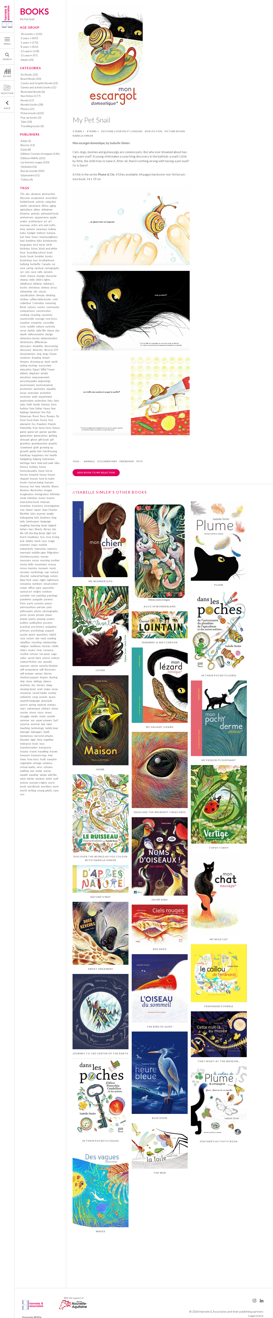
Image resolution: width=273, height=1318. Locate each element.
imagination (27, 494)
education (26, 369)
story (40, 712)
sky (33, 685)
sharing (53, 677)
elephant (34, 373)
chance (31, 275)
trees (23, 759)
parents (48, 599)
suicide (51, 716)
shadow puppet (29, 677)
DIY (56, 349)
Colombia (38, 303)
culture (40, 326)
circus (53, 287)
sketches (25, 685)
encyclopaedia (28, 381)
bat (22, 236)
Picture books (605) (32, 113)
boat (49, 252)
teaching (25, 728)
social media (39, 692)
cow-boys (51, 318)
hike (57, 463)
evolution (45, 392)
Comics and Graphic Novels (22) (39, 83)
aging (53, 205)
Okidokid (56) (29, 166)
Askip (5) (26, 141)
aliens (37, 209)
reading (51, 638)
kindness (45, 517)
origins (37, 591)
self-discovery (47, 669)
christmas (34, 287)
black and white (48, 248)
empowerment (40, 377)
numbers (37, 583)
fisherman (25, 416)
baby (23, 232)
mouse (52, 564)
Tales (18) (26, 121)
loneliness (33, 537)
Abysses (25, 198)
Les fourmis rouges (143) (35, 162)
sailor (23, 657)
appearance (42, 217)
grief (36, 447)
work (56, 786)
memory (52, 548)
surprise (24, 724)
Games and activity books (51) (38, 87)
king (54, 517)
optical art (26, 591)
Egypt (36, 369)
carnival (38, 268)
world (23, 790)
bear (28, 236)
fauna (47, 408)
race (22, 638)
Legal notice (255, 1315)
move (23, 568)
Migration (53, 552)
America (25, 213)
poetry (51, 619)
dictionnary (26, 342)
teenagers (36, 731)
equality (51, 388)
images (48, 490)
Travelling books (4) (32, 126)
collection (25, 303)
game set (33, 431)
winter (30, 778)
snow (55, 689)
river (39, 650)
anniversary (27, 217)
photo (37, 611)
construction (43, 310)
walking (24, 770)
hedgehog (26, 459)
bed (22, 240)
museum (43, 568)
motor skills (27, 564)
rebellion (25, 642)
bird (35, 244)
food (23, 420)
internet (45, 502)
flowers (51, 416)
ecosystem (45, 365)
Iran (22, 509)
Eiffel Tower (48, 369)
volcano (48, 767)
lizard (23, 537)
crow (23, 326)
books (49, 256)
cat (22, 271)
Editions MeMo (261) (33, 158)
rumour (34, 654)
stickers (45, 708)
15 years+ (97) (29, 55)
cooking (24, 314)
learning (35, 525)
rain (37, 638)
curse (23, 330)
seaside (47, 661)
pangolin (38, 599)
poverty (48, 622)
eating (23, 365)
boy (35, 260)
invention (25, 505)
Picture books (175, 131)
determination (49, 338)
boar (23, 252)
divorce (48, 349)
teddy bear (51, 728)
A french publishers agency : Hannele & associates (7, 16)
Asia (22, 229)
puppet (49, 630)
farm (54, 404)
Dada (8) (26, 149)
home (42, 466)
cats (27, 271)
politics (24, 622)
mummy (32, 568)
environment (27, 385)
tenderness (26, 735)
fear (53, 408)
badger (31, 232)
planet (23, 619)
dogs (45, 353)
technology (37, 728)
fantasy (45, 404)
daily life (41, 330)
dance (50, 330)
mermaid (25, 552)
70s (22, 194)
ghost (34, 439)
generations (41, 435)
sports (24, 704)
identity (45, 486)
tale (43, 724)
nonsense (25, 583)
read (43, 638)
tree (50, 755)
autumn (30, 229)
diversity (38, 349)
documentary (28, 353)
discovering (51, 346)
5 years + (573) (29, 42)
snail (39, 689)
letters (24, 529)
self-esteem (27, 673)
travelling (43, 751)
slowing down (28, 689)
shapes (44, 677)
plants (32, 619)
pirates (40, 615)
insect (42, 498)
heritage (25, 463)
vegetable (26, 763)
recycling (36, 642)
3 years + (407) (29, 38)
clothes (24, 299)
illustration (36, 490)
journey (41, 513)
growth (24, 451)
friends (52, 424)
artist (34, 225)
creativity (36, 322)
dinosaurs (25, 346)
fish (49, 412)
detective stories (30, 338)
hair (39, 451)
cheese (24, 279)
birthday (25, 248)
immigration (42, 494)
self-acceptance (29, 669)
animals (35, 213)
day (57, 330)
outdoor (47, 591)
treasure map (39, 755)
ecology (33, 365)
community (52, 307)
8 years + (93, 131)
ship (22, 681)
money (45, 556)
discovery (25, 349)
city (35, 291)
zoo (22, 794)
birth (49, 244)
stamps (51, 704)
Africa (45, 205)
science (55, 657)
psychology (37, 630)
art (45, 221)
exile (34, 396)
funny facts (45, 427)
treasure (25, 755)
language (45, 521)
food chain (33, 420)
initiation (32, 498)
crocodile (48, 322)
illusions (24, 490)
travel (33, 751)
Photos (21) (27, 109)
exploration (27, 400)
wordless (46, 786)
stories (24, 712)
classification (27, 295)
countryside (27, 318)
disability (38, 346)
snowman (25, 692)
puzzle (23, 634)
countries (47, 314)
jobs (33, 513)
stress (48, 712)
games (43, 431)
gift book (43, 439)
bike (39, 240)
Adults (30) (27, 59)
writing (32, 790)
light (48, 533)
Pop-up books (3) (31, 117)
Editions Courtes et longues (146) (40, 153)
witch (49, 778)
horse (49, 470)
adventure (34, 205)
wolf (55, 778)
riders (23, 650)
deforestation (36, 334)
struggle (24, 716)
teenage (24, 731)
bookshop (26, 260)
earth (54, 361)
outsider (25, 595)
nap (47, 572)
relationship (50, 642)
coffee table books (40, 299)
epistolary (39, 388)
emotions (25, 377)
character (51, 275)
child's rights (43, 279)
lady (22, 521)
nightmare (53, 580)
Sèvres (48, 673)
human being (36, 482)
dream (46, 357)
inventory (37, 505)
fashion (24, 408)
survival (35, 724)
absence (36, 194)
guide (33, 451)
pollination (36, 622)
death (23, 334)
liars (31, 529)
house (43, 474)
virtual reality (27, 767)
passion (39, 603)
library (47, 529)
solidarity (25, 696)
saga (54, 654)
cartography (52, 268)
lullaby (29, 541)
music (52, 568)
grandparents (39, 443)
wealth (24, 774)
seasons (24, 665)
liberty (38, 529)
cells (39, 271)
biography (26, 244)
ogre (38, 587)
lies (54, 529)
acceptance (37, 198)
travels (54, 751)
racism (30, 638)
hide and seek (45, 463)
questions (42, 634)
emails (44, 373)
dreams (24, 361)
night (43, 580)
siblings (37, 681)
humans (49, 482)
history (24, 466)
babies (52, 229)
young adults (44, 790)
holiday (33, 466)
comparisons (27, 310)
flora (42, 416)
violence (47, 763)
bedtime (31, 240)
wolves (24, 782)
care (22, 268)
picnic (23, 615)
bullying (24, 264)
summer (24, 720)
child (32, 279)
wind (23, 778)
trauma (24, 751)
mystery (25, 572)
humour (24, 486)
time (39, 739)
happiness (38, 455)
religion (24, 646)
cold (55, 299)
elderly (24, 373)
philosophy (26, 611)
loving (55, 537)
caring (29, 268)
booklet (39, 256)
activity (40, 201)
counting (35, 314)
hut (32, 486)
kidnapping (26, 517)
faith (29, 404)
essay (23, 392)
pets (49, 607)
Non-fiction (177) (31, 96)
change (40, 275)
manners (25, 544)
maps (34, 544)
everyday (33, 392)
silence (47, 681)
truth (43, 759)
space (52, 696)
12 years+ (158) (30, 51)
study (42, 716)
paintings (52, 595)
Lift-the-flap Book (35, 533)
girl (52, 439)
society (52, 692)
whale (43, 774)
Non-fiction (153, 131)
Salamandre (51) (30, 175)
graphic (53, 443)
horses (24, 474)
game (23, 431)
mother (55, 560)
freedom (42, 424)
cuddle (31, 326)
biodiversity (50, 240)
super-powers (44, 720)
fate (32, 408)
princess (25, 630)
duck (47, 361)
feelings (24, 412)
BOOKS (7, 76)
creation (25, 322)
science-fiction (28, 661)
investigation (51, 505)
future (56, 427)
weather (34, 774)
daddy (31, 330)
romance (48, 650)
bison (34, 248)
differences (40, 342)
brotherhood (46, 260)
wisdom (40, 778)
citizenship (26, 291)
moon (35, 560)
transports (45, 747)
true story (33, 759)
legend (52, 525)
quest (32, 634)
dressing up (36, 361)
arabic (23, 221)
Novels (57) (27, 100)
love (48, 537)
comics (41, 307)
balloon (41, 232)
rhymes (46, 646)
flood (36, 416)
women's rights (38, 782)
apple (53, 217)
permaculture (28, 607)
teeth (46, 731)
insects (51, 498)
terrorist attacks (43, 735)
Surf (55, 720)
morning (45, 560)
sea (40, 661)
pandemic (25, 599)
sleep (49, 685)
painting (41, 595)
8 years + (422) (29, 46)
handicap (25, 455)
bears (35, 236)
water (39, 770)
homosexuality (28, 470)
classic (42, 291)
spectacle (46, 700)
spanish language (30, 700)
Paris (23, 603)
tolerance (25, 743)
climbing (50, 295)
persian (41, 607)
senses (39, 673)
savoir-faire (34, 657)
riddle (55, 646)
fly (57, 416)
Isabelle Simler (83, 135)
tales (49, 724)
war (32, 770)
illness (55, 486)
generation (26, 435)
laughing (25, 525)
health (53, 455)
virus (39, 767)
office (31, 587)
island (29, 509)
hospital (33, 474)
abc (28, 194)
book (30, 256)
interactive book (29, 502)
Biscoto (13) (28, 145)
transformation (29, 747)
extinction (40, 400)
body (23, 256)
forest (43, 420)
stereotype (33, 708)
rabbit (52, 634)
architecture (35, 221)
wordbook (33, 786)
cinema (45, 287)
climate (40, 295)
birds (42, 244)
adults (23, 205)
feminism (35, 412)
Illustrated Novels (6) (33, 91)
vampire (52, 759)
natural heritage (40, 576)
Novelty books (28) (32, 104)
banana (51, 232)
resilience (35, 646)
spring (32, 704)
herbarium (48, 459)
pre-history (37, 626)
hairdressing (50, 451)
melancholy (26, 548)
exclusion (25, 396)
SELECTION (7, 93)
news (36, 580)
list (54, 533)
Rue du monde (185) (32, 171)
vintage (37, 763)
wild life (52, 774)
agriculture (26, 209)
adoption (50, 201)
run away (44, 654)
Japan (37, 509)
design (49, 334)
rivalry (31, 650)
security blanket (48, 665)
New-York (25, 580)
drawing (36, 357)
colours (31, 307)
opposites (48, 587)
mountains (41, 564)
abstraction (48, 194)
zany (56, 790)
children (37, 283)
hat (47, 455)
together (48, 739)
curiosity (50, 326)
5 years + (79, 131)
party (30, 603)
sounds (43, 696)
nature (54, 576)
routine (24, 654)
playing (41, 619)
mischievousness (29, 556)
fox (34, 424)
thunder (24, 739)
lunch (38, 541)
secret (34, 665)
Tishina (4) (27, 179)
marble (43, 544)
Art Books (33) (29, 74)
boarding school (36, 252)
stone (54, 708)
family (36, 404)
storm (32, 712)
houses (34, 478)
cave (33, 271)
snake (47, 689)
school (46, 657)
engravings (44, 381)
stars (23, 708)
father (38, 408)
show (29, 681)
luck (22, 541)
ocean (23, 587)
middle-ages (39, 552)
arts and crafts (47, 225)
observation (51, 583)
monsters (25, 560)
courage (39, 318)
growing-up (46, 447)
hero (33, 463)
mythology (37, 572)
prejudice (51, 626)
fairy (50, 400)
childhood (26, 283)
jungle (50, 513)
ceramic (48, 271)
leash (44, 525)
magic (51, 541)
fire (43, 412)
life (21, 533)
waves (47, 770)
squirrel (41, 704)
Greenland (26, 447)
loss (42, 537)
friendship (26, 427)
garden (52, 431)
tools (35, 743)
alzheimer (47, 209)
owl (33, 595)
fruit (35, 427)
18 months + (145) (31, 34)
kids (36, 517)
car (53, 264)
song (35, 696)
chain (23, 275)
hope (41, 470)
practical (25, 626)
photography (50, 611)
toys (42, 743)
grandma (25, 443)
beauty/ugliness (49, 236)
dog (39, 353)
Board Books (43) (31, 78)
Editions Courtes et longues (121, 131)
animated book (50, 213)
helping (37, 459)
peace (48, 603)
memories (40, 548)
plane (48, 615)
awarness (41, 229)
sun (33, 720)
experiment (45, 396)
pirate (31, 615)
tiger (33, 739)
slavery (41, 685)
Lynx (44, 541)
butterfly (35, 264)
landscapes (32, 521)
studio (34, 716)
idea (37, 486)
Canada (46, 264)
